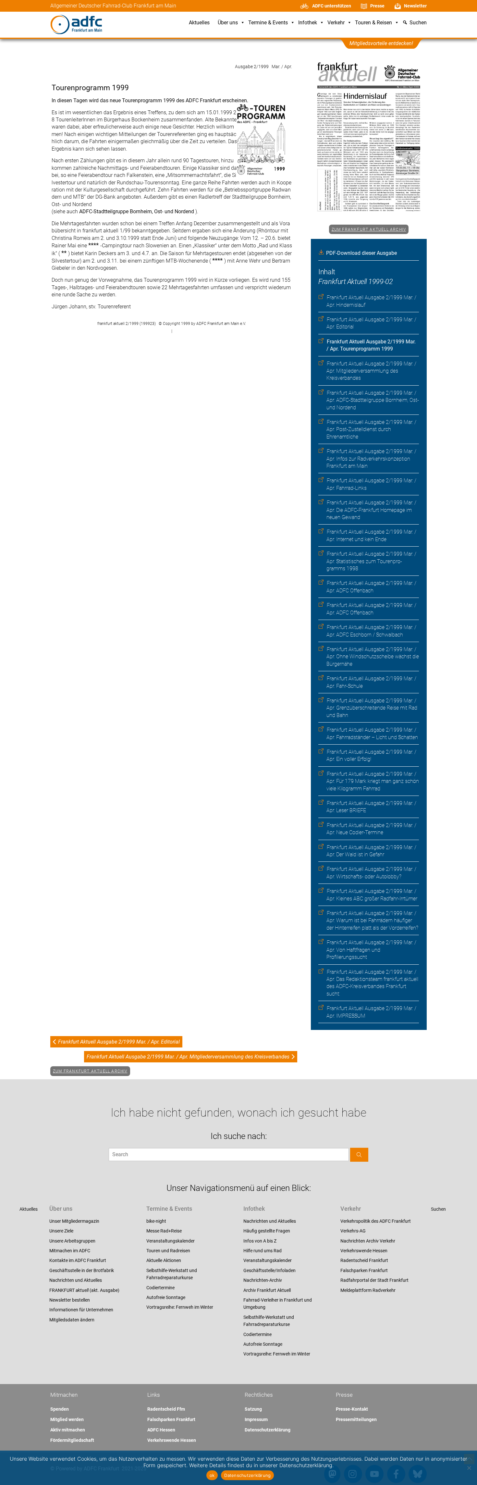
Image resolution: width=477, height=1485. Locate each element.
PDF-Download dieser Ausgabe (361, 253)
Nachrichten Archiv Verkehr (367, 1241)
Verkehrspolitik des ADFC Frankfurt (375, 1221)
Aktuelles (199, 23)
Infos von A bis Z (259, 1241)
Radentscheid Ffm (166, 1409)
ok (212, 1475)
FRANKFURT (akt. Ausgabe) (84, 1290)
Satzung (253, 1409)
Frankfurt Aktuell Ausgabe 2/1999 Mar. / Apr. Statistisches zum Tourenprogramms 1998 (371, 561)
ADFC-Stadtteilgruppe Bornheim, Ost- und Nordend (137, 211)
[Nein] (469, 1468)
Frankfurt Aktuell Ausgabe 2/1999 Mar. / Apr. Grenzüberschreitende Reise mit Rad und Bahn (371, 708)
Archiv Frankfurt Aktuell (267, 1290)
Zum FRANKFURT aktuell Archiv (369, 229)
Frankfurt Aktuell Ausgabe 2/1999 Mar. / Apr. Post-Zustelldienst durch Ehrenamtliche (371, 429)
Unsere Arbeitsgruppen (72, 1241)
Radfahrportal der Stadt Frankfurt (374, 1280)
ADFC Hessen (161, 1429)
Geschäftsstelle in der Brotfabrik (81, 1270)
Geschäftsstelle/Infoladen (269, 1270)
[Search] (359, 1155)
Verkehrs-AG (353, 1230)
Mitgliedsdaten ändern (71, 1319)
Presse (377, 5)
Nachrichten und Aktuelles (75, 1280)
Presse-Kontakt (352, 1409)
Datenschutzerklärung (267, 1429)
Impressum (256, 1419)
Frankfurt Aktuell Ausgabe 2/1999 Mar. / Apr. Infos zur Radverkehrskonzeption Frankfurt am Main (371, 458)
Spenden (59, 1409)
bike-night (156, 1221)
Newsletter (415, 5)
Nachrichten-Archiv (262, 1280)
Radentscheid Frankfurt (364, 1260)
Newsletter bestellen (69, 1300)
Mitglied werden (67, 1419)
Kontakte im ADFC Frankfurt (77, 1260)
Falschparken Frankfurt (364, 1270)
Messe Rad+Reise (164, 1230)
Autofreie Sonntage (165, 1297)
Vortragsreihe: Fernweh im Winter (179, 1307)
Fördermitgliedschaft (72, 1440)
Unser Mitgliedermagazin (74, 1221)
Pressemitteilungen (356, 1419)
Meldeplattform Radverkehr (368, 1290)
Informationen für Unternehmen (81, 1309)
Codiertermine (160, 1287)
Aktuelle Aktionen (163, 1260)
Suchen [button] (418, 23)
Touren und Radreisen (168, 1250)
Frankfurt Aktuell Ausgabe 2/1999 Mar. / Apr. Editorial (119, 1042)
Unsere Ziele (61, 1230)
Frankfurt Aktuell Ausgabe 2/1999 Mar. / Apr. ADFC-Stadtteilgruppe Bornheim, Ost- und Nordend (372, 400)
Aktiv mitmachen (67, 1429)
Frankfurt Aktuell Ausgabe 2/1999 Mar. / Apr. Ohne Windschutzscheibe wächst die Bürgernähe (372, 656)
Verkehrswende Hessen (363, 1250)
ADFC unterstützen (331, 5)
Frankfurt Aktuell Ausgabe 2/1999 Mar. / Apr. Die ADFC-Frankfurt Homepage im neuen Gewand (371, 510)
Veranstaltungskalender (170, 1241)
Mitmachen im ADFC (69, 1250)
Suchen (438, 1209)
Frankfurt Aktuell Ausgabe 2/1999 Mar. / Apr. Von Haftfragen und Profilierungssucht (371, 949)
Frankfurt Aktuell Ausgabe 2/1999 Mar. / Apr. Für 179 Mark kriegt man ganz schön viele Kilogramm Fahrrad (372, 781)
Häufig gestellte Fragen (266, 1230)
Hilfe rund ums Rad (262, 1250)
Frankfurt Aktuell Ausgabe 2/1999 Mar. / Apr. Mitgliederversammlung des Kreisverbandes (371, 371)
